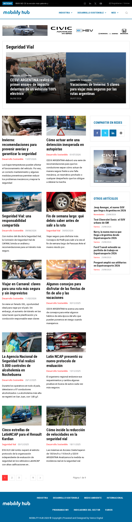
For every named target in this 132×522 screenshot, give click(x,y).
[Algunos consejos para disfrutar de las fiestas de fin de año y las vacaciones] (66, 270)
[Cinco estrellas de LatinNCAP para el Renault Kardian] (22, 416)
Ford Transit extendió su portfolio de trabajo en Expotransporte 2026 (107, 250)
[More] (121, 133)
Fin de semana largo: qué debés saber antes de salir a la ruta (65, 220)
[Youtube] (100, 3)
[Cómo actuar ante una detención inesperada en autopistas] (66, 126)
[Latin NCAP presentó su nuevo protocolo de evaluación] (66, 342)
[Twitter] (95, 3)
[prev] (67, 3)
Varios (97, 227)
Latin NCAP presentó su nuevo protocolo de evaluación (64, 361)
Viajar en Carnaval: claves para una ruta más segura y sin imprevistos (21, 288)
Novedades (99, 214)
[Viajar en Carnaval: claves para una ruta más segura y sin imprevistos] (22, 270)
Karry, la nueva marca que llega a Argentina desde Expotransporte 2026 (108, 235)
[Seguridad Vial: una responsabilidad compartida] (22, 202)
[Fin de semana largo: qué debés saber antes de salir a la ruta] (66, 202)
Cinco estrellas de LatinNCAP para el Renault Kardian (22, 434)
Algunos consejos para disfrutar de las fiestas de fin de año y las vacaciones (65, 291)
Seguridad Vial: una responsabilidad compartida (16, 220)
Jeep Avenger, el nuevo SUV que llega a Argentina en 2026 (110, 209)
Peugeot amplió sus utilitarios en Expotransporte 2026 (110, 264)
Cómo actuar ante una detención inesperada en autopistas (65, 144)
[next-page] (40, 478)
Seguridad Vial (53, 231)
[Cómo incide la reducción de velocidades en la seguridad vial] (66, 416)
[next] (72, 3)
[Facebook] (97, 133)
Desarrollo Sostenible (20, 76)
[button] (126, 13)
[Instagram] (84, 3)
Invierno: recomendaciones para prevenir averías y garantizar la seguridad (19, 147)
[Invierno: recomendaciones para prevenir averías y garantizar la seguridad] (22, 126)
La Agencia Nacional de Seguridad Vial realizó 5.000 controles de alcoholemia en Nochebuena (19, 365)
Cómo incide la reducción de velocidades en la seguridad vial (65, 434)
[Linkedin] (90, 3)
